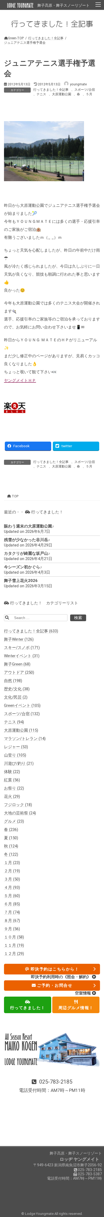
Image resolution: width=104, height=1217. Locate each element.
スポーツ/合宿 (84, 90)
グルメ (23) (14, 821)
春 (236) (11, 829)
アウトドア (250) (19, 672)
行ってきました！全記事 (51, 90)
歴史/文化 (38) (17, 689)
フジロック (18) (18, 804)
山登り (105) (15, 755)
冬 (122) (11, 854)
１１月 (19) (14, 945)
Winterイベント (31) (21, 655)
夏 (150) (11, 837)
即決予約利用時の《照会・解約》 (61, 976)
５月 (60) (12, 895)
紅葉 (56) (12, 780)
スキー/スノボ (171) (22, 647)
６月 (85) (12, 904)
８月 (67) (12, 920)
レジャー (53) (16, 746)
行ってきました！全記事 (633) (31, 631)
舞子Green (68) (17, 664)
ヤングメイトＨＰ (20, 380)
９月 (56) (12, 928)
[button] (52, 1086)
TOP (14, 496)
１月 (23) (12, 862)
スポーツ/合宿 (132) (22, 713)
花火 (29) (12, 796)
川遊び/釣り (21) (19, 763)
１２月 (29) (14, 953)
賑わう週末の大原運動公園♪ (29, 526)
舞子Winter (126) (19, 639)
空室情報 (83, 993)
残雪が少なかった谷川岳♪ (27, 539)
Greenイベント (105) (22, 705)
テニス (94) (14, 722)
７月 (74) (12, 912)
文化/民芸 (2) (15, 697)
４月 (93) (12, 887)
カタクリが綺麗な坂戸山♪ (27, 553)
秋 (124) (11, 846)
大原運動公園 (61, 94)
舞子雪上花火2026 (21, 580)
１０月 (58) (14, 937)
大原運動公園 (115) (21, 730)
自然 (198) (13, 680)
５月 (89, 94)
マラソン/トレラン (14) (25, 738)
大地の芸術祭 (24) (20, 813)
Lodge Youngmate (39, 1214)
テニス (41, 94)
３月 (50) (12, 879)
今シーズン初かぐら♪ (23, 567)
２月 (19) (12, 871)
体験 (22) (12, 771)
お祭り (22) (14, 788)
